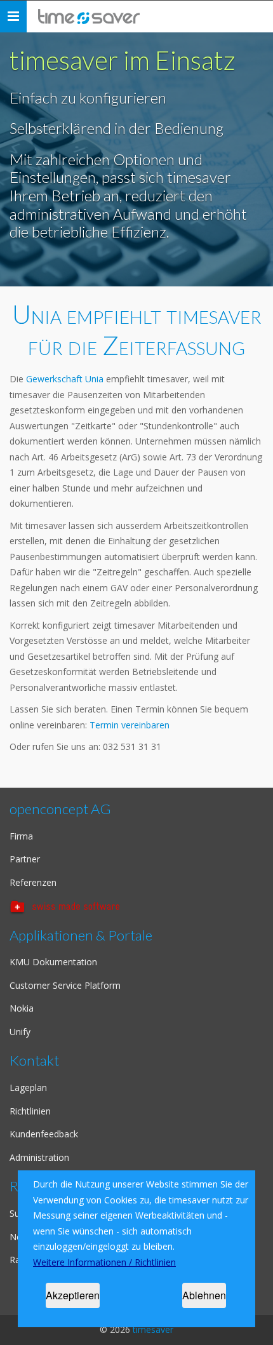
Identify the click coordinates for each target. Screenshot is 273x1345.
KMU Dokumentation (53, 962)
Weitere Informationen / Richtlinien (104, 1262)
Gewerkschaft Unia (66, 379)
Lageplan (28, 1087)
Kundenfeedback (44, 1134)
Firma (21, 836)
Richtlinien (30, 1111)
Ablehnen (204, 1295)
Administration (39, 1157)
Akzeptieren (73, 1295)
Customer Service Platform (65, 985)
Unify (20, 1032)
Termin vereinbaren (130, 725)
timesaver (153, 1329)
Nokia (22, 1008)
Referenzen (33, 882)
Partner (25, 859)
